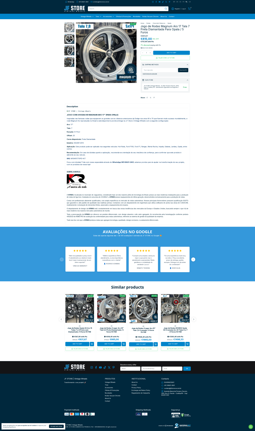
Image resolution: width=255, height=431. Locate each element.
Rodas (148, 23)
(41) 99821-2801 (83, 2)
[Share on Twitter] (150, 97)
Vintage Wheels (86, 16)
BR (174, 2)
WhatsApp (71, 2)
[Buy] (92, 344)
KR (79, 326)
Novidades (136, 16)
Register (177, 9)
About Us (163, 16)
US (190, 2)
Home (142, 23)
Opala (169, 23)
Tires (97, 16)
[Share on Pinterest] (154, 97)
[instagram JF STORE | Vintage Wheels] (152, 1)
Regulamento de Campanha (141, 393)
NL (187, 2)
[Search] (165, 9)
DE (177, 2)
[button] (165, 58)
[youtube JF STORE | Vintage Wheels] (159, 1)
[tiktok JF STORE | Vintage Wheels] (162, 1)
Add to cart (77, 344)
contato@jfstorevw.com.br (101, 2)
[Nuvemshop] (166, 426)
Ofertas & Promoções (123, 16)
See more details (147, 48)
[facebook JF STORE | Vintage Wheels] (156, 1)
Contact (171, 16)
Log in (184, 9)
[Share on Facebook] (147, 97)
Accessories (107, 16)
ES (180, 2)
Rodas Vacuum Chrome (150, 16)
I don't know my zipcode (150, 73)
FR (183, 2)
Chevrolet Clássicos (159, 23)
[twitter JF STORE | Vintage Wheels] (166, 1)
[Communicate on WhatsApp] (251, 427)
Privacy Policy (136, 387)
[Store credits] (182, 425)
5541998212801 (169, 382)
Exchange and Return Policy (141, 390)
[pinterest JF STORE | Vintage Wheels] (169, 1)
